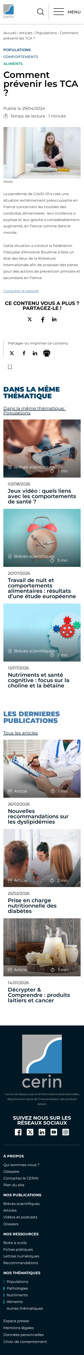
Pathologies (17, 1288)
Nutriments (17, 1295)
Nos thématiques (21, 1273)
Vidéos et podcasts (20, 1217)
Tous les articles (20, 733)
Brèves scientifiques (21, 1204)
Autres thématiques (25, 1308)
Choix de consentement (25, 1342)
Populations (46, 33)
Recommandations (20, 1263)
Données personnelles (23, 1335)
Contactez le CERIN (20, 1178)
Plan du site (13, 1185)
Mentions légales (18, 1328)
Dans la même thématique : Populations (34, 410)
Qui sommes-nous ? (21, 1165)
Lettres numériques (21, 1256)
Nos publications (22, 1195)
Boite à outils (15, 1243)
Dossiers (10, 1224)
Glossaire (11, 1171)
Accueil (9, 33)
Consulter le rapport (21, 291)
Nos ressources (21, 1234)
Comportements (20, 57)
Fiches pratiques (18, 1249)
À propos (13, 1156)
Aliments (13, 64)
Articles (25, 33)
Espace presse (16, 1321)
